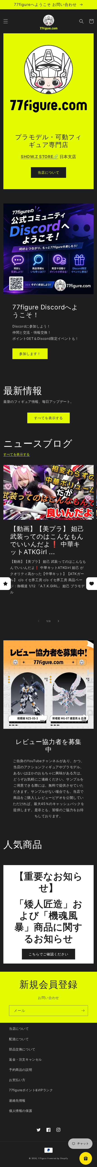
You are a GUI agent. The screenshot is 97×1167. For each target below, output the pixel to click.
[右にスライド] (58, 621)
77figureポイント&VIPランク (31, 1090)
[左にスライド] (39, 621)
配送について (19, 1039)
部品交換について (22, 1049)
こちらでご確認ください (48, 954)
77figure (42, 1158)
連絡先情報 (17, 1100)
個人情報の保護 (20, 1111)
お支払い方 (17, 1080)
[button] (6, 21)
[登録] (83, 1010)
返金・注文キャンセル (25, 1059)
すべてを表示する (48, 418)
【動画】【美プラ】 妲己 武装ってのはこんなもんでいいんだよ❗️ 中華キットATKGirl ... (47, 540)
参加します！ (30, 354)
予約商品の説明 (20, 1070)
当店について (48, 172)
